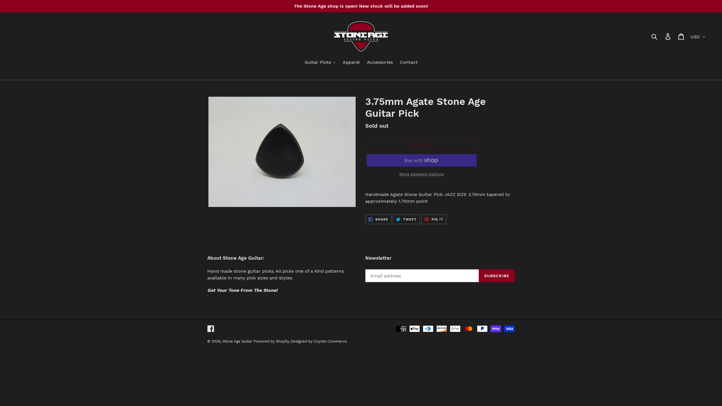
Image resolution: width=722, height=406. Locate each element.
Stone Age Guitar (237, 341)
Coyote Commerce (330, 341)
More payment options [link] (421, 174)
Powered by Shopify (271, 341)
